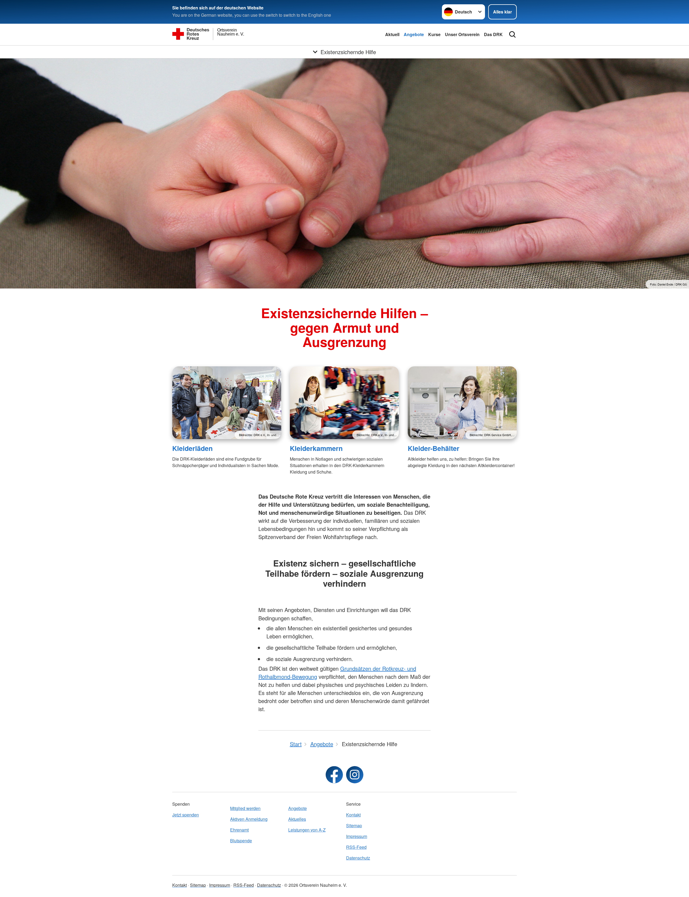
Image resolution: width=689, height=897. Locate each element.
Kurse (434, 34)
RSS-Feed (356, 847)
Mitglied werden (245, 808)
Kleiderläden (192, 448)
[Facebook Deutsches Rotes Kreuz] (334, 774)
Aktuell (392, 34)
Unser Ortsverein (462, 34)
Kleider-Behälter (433, 448)
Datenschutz (358, 858)
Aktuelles (297, 819)
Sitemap (354, 825)
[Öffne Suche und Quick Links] (512, 34)
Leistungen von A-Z (307, 830)
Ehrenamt (239, 830)
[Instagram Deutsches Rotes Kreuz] (354, 774)
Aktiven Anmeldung (249, 819)
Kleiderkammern (316, 448)
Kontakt (353, 815)
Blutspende (241, 840)
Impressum (356, 836)
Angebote (414, 34)
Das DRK (493, 34)
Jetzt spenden (185, 815)
